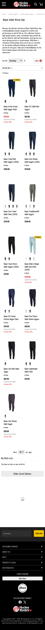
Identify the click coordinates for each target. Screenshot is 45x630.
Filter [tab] (37, 60)
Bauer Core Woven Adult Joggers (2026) (32, 160)
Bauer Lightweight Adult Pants (31, 370)
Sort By (4, 60)
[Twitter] (24, 602)
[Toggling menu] (4, 4)
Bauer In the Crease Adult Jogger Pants (11, 108)
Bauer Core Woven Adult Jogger (10, 422)
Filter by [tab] (6, 68)
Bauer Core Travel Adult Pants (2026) (10, 213)
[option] (5, 101)
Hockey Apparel (13, 14)
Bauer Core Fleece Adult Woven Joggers (32, 318)
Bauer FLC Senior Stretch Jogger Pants (11, 318)
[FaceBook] (20, 602)
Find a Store (22, 578)
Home (4, 14)
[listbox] (12, 101)
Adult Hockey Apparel (27, 14)
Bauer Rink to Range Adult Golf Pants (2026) (32, 266)
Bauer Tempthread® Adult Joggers (32, 213)
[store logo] (21, 4)
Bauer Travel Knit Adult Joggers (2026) (11, 160)
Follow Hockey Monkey (23, 598)
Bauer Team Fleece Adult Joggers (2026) (11, 265)
